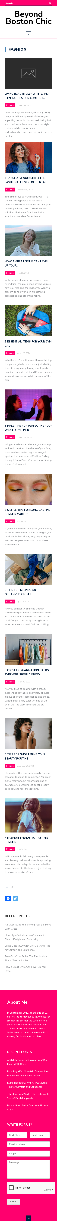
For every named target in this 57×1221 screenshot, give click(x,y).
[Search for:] (15, 3)
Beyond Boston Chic (28, 17)
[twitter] (15, 898)
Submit (13, 1201)
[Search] (50, 3)
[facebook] (8, 898)
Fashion (10, 105)
